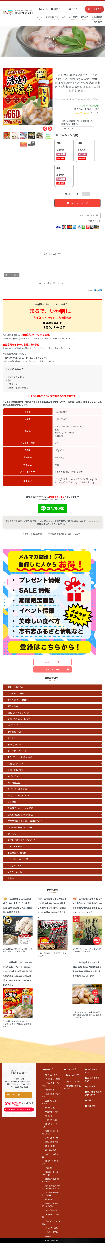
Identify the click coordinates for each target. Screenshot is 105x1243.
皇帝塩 (11, 878)
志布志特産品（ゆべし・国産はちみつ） (26, 820)
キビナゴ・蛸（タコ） (18, 789)
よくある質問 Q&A (92, 1079)
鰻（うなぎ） (14, 725)
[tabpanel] (27, 96)
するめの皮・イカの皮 (18, 699)
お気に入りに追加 (90, 216)
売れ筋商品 (73, 18)
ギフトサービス (52, 662)
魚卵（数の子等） (16, 769)
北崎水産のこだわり (93, 1071)
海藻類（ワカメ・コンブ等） (21, 808)
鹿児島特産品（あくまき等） (21, 814)
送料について (94, 221)
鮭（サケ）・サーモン (17, 750)
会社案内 (91, 1086)
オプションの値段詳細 (33, 533)
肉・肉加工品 (14, 782)
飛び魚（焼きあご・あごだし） (22, 840)
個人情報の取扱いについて (93, 1093)
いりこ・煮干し (15, 871)
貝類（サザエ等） (16, 763)
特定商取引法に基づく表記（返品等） (65, 533)
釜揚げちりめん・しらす (19, 718)
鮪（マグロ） (14, 776)
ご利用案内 (97, 23)
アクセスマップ (13, 1095)
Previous (44, 127)
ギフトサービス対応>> (90, 105)
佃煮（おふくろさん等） (19, 712)
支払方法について (73, 1081)
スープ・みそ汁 (15, 846)
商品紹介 (84, 18)
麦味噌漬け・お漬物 (17, 852)
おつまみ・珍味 (15, 865)
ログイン (75, 9)
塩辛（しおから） (16, 687)
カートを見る (95, 9)
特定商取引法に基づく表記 (72, 1087)
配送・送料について (72, 1076)
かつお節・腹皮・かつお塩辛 (21, 827)
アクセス (44, 9)
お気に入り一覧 (52, 669)
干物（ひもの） (15, 744)
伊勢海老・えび (15, 731)
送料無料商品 (97, 18)
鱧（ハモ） (13, 833)
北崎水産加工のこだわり (56, 18)
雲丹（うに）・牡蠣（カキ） (20, 757)
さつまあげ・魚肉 (16, 693)
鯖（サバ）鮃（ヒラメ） (19, 795)
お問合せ (56, 9)
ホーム (40, 18)
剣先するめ (13, 706)
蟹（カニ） (13, 738)
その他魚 (12, 801)
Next (49, 127)
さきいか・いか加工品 (18, 859)
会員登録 (91, 1105)
